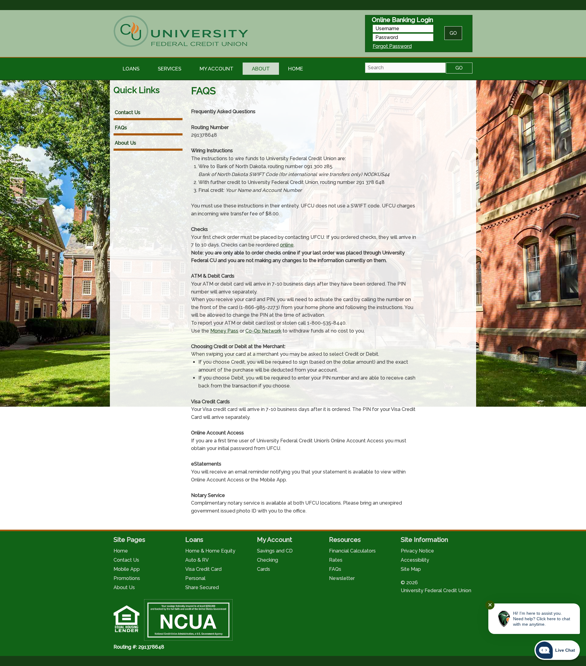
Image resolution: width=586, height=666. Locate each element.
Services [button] (169, 69)
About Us (125, 143)
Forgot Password (392, 46)
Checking (267, 560)
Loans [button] (131, 69)
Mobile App (127, 569)
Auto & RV (197, 560)
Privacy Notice (417, 551)
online (287, 245)
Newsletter (342, 578)
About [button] (261, 69)
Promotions (127, 578)
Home (295, 69)
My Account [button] (216, 69)
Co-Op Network (263, 331)
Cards (263, 569)
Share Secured (202, 587)
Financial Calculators (352, 551)
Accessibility (415, 560)
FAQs (121, 128)
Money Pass (224, 331)
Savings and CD (275, 551)
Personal (195, 578)
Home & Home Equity (210, 551)
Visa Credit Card (203, 569)
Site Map (411, 569)
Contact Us (127, 112)
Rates (335, 560)
